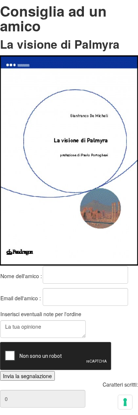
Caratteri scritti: (120, 384)
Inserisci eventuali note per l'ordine (40, 314)
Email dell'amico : (20, 298)
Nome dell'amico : (21, 276)
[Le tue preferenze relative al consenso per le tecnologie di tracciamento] (125, 402)
